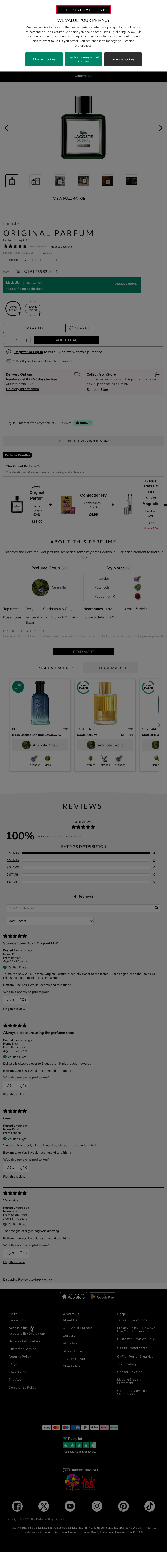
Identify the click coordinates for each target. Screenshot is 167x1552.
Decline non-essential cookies (83, 59)
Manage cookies (123, 59)
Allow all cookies (43, 59)
